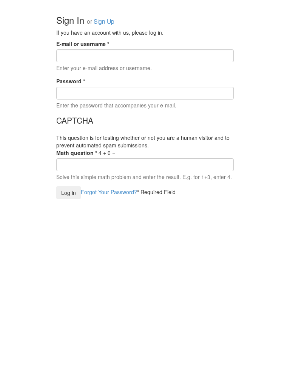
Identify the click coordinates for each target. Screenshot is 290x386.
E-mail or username (82, 43)
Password (70, 81)
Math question (76, 152)
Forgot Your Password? (109, 192)
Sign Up (104, 21)
